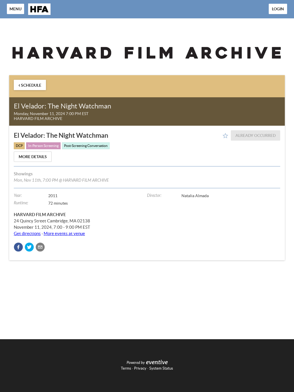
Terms (126, 368)
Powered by (136, 362)
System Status (161, 368)
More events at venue (64, 233)
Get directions (27, 233)
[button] (18, 247)
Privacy (140, 368)
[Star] (225, 135)
